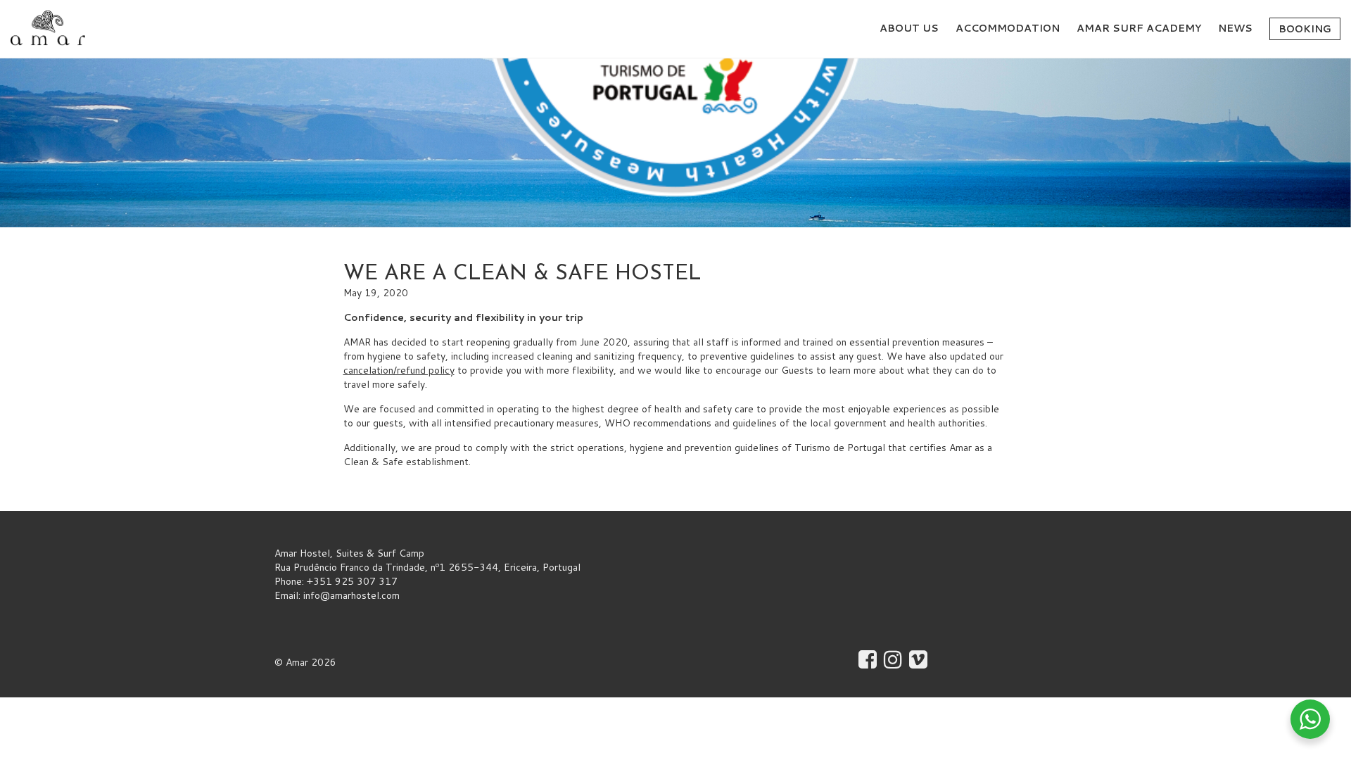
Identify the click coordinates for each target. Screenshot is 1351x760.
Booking (1305, 29)
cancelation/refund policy (399, 370)
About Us (909, 28)
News (1235, 28)
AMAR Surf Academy (1139, 28)
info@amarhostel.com (351, 595)
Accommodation (1008, 28)
